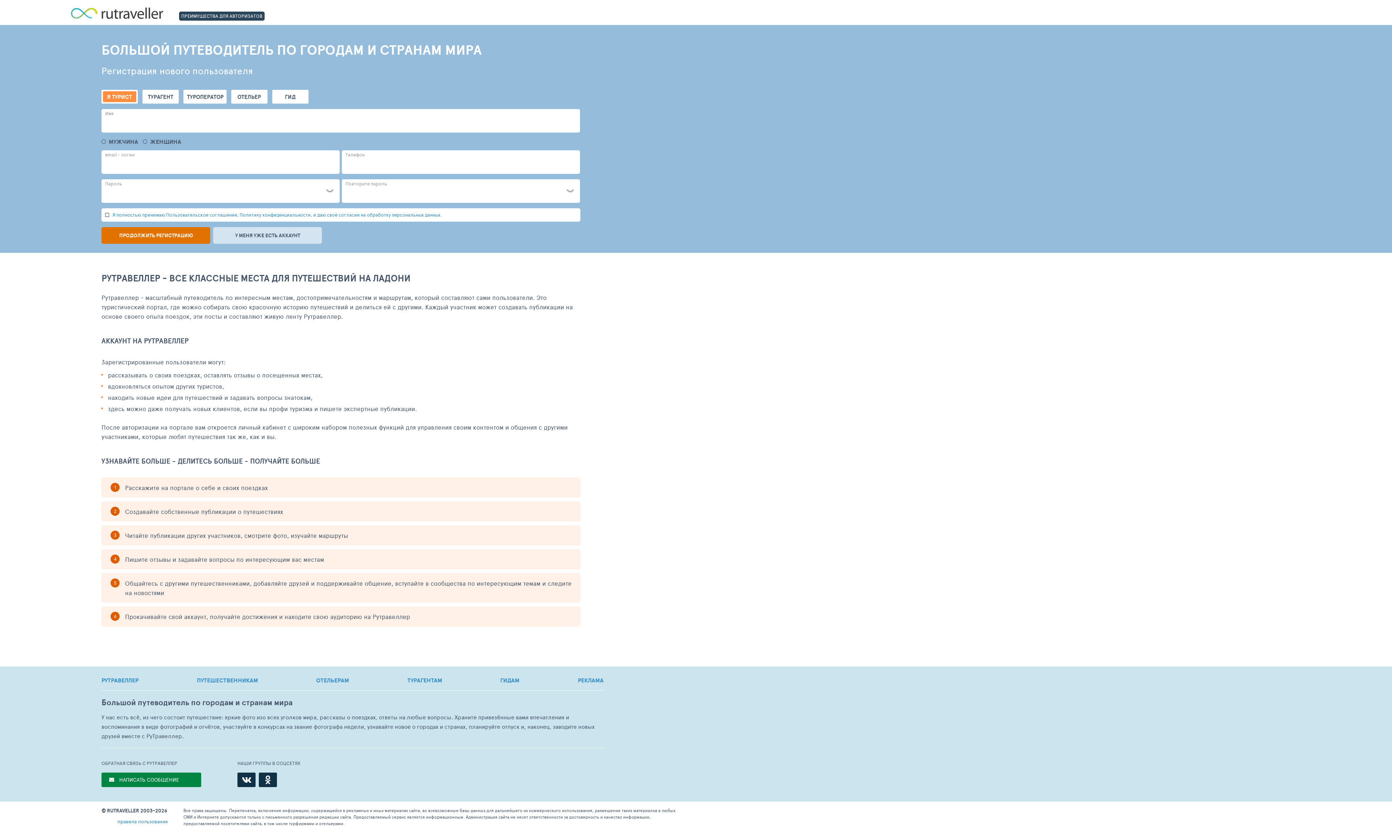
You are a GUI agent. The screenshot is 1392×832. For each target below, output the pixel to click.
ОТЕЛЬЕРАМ (332, 680)
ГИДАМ (509, 680)
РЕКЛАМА (591, 680)
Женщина (165, 142)
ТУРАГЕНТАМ (424, 680)
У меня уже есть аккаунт (267, 235)
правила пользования (142, 821)
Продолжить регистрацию (156, 235)
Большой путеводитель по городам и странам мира (197, 702)
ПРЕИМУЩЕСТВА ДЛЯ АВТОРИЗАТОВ (221, 16)
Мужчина (123, 142)
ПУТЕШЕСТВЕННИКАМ (227, 680)
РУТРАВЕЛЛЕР (120, 680)
